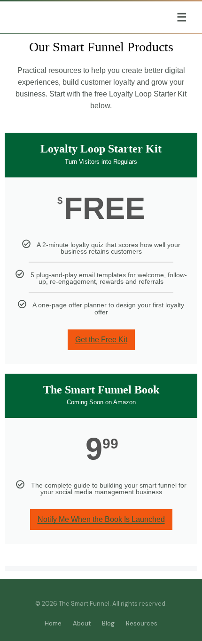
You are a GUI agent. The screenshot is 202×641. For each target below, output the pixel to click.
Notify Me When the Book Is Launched (101, 519)
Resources (141, 623)
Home (53, 623)
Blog (108, 623)
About (82, 623)
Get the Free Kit (101, 340)
